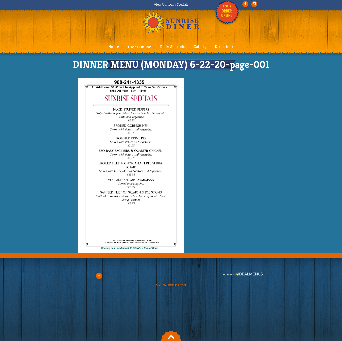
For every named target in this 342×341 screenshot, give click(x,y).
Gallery (199, 46)
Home (113, 46)
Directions (224, 46)
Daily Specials (172, 46)
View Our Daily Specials (171, 4)
